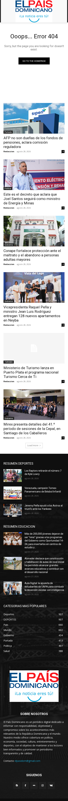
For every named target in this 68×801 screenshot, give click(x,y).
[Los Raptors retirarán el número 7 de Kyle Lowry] (12, 475)
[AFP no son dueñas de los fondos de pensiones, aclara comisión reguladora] (34, 118)
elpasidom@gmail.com (27, 760)
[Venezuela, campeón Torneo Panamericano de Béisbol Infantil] (12, 492)
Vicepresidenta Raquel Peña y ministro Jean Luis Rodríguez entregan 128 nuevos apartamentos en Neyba (31, 313)
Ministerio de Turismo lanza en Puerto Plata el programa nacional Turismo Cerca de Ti (31, 372)
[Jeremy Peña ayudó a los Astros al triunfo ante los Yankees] (12, 510)
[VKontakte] (51, 785)
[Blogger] (16, 785)
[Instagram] (42, 785)
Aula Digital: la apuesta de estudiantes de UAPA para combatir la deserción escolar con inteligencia (44, 586)
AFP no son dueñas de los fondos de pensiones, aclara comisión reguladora (33, 142)
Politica (8, 188)
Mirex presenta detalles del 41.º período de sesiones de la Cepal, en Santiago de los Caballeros (31, 428)
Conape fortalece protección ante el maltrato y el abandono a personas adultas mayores (32, 255)
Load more (32, 445)
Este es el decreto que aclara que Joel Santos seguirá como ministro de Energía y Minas (31, 198)
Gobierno (9, 245)
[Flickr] (34, 785)
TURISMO (9, 362)
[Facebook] (25, 785)
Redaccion (8, 151)
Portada (8, 132)
